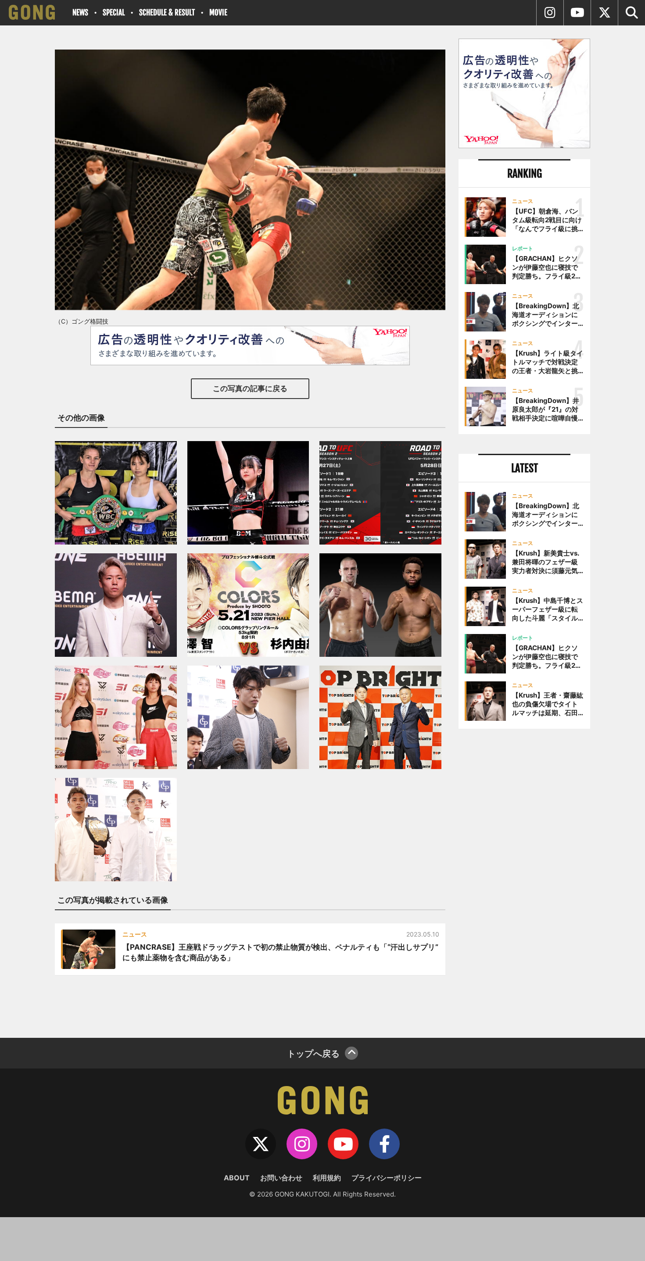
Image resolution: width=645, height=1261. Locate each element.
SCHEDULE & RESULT (167, 12)
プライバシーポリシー (386, 1177)
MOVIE (218, 12)
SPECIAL (114, 12)
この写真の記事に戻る (250, 388)
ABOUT (237, 1177)
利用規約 (327, 1177)
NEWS (80, 12)
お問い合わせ (281, 1177)
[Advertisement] (524, 880)
